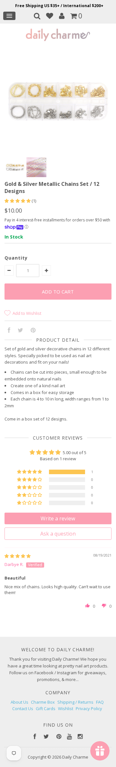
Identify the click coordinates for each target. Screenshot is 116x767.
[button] (18, 201)
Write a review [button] (58, 518)
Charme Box (43, 702)
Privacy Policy (89, 708)
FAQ (100, 702)
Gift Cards (45, 708)
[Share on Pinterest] (33, 331)
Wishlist (65, 708)
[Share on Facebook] (9, 331)
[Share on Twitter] (20, 331)
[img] (18, 556)
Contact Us (22, 708)
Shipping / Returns (75, 702)
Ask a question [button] (58, 533)
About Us (19, 702)
